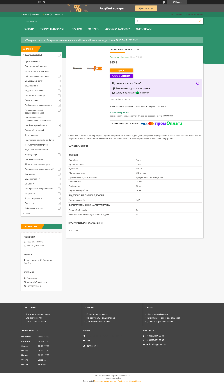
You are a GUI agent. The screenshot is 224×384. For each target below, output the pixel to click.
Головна (29, 29)
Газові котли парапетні (97, 314)
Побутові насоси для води (37, 76)
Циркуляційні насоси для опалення (164, 318)
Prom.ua (126, 376)
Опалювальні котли (34, 81)
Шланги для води (98, 40)
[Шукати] (200, 21)
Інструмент (30, 193)
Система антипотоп (34, 159)
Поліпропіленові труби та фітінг (39, 140)
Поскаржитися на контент (105, 381)
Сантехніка (30, 174)
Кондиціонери (31, 154)
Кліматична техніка (34, 208)
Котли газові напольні (36, 321)
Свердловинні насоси (158, 314)
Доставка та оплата (117, 29)
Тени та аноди (31, 135)
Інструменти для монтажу (37, 71)
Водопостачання (32, 179)
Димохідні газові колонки (98, 321)
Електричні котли (34, 318)
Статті (27, 213)
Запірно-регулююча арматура (62, 40)
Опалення (29, 184)
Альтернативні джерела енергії (39, 169)
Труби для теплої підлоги (36, 150)
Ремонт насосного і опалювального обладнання (38, 119)
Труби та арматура (33, 198)
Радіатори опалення (34, 90)
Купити (121, 70)
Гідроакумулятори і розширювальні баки (34, 111)
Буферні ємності (32, 61)
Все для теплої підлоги (35, 66)
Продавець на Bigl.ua (112, 378)
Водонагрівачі (31, 86)
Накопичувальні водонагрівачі (101, 318)
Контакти (93, 29)
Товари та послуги (52, 29)
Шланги (83, 40)
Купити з (116, 76)
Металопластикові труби (36, 145)
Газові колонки (31, 100)
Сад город (29, 203)
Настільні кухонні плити (36, 125)
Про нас (77, 29)
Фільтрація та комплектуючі (37, 164)
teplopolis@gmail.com (37, 282)
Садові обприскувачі (34, 130)
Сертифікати (143, 29)
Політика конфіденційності (129, 381)
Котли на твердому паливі (38, 314)
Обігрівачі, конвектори (35, 95)
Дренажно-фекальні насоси (160, 321)
